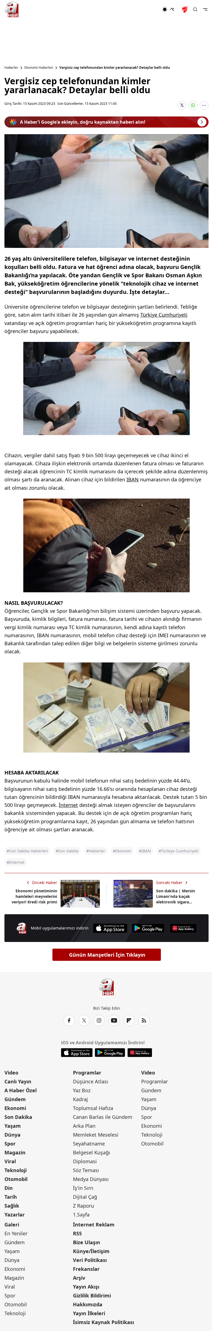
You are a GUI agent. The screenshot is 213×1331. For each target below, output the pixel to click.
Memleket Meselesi (95, 1134)
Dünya (12, 1134)
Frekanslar (86, 1269)
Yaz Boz (81, 1090)
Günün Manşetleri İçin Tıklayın (107, 954)
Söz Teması (86, 1170)
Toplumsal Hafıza (93, 1108)
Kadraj (80, 1099)
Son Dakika (18, 1117)
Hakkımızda (87, 1304)
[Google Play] (148, 928)
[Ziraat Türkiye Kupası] (185, 9)
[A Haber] (11, 9)
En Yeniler (15, 1233)
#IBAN (145, 851)
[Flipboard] (129, 1020)
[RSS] (143, 1020)
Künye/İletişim (91, 1251)
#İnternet (15, 862)
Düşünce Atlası (90, 1081)
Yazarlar (14, 1214)
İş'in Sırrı (83, 1188)
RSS (77, 1233)
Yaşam (12, 1125)
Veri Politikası (90, 1260)
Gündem (15, 1099)
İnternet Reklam (94, 1224)
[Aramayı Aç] (195, 9)
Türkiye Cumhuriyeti (163, 314)
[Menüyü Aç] (205, 9)
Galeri (11, 1224)
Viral (10, 1161)
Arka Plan (84, 1125)
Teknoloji (15, 1170)
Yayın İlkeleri (89, 1313)
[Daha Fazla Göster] (204, 105)
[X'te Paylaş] (182, 105)
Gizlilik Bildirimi (92, 1295)
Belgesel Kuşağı (91, 1152)
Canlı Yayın (17, 1081)
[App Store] (110, 928)
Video (11, 1072)
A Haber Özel (20, 1090)
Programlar (87, 1072)
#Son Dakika (67, 851)
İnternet (68, 805)
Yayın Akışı (86, 1286)
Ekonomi (15, 1108)
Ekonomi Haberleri (38, 67)
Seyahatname (89, 1143)
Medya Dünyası (91, 1179)
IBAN (132, 479)
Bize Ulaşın (86, 1242)
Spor (10, 1143)
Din (8, 1188)
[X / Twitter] (84, 1020)
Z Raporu (83, 1205)
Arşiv (79, 1277)
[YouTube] (114, 1020)
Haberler (11, 67)
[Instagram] (99, 1020)
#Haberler (95, 851)
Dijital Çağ (85, 1196)
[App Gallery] (183, 928)
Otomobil (15, 1179)
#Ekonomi (122, 851)
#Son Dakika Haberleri (27, 851)
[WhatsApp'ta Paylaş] (193, 105)
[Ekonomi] (144, 9)
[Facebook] (69, 1020)
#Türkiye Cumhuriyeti (179, 851)
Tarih (10, 1196)
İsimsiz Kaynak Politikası (103, 1322)
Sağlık (11, 1205)
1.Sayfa (81, 1214)
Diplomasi (85, 1161)
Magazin (15, 1152)
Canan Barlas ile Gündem (102, 1117)
